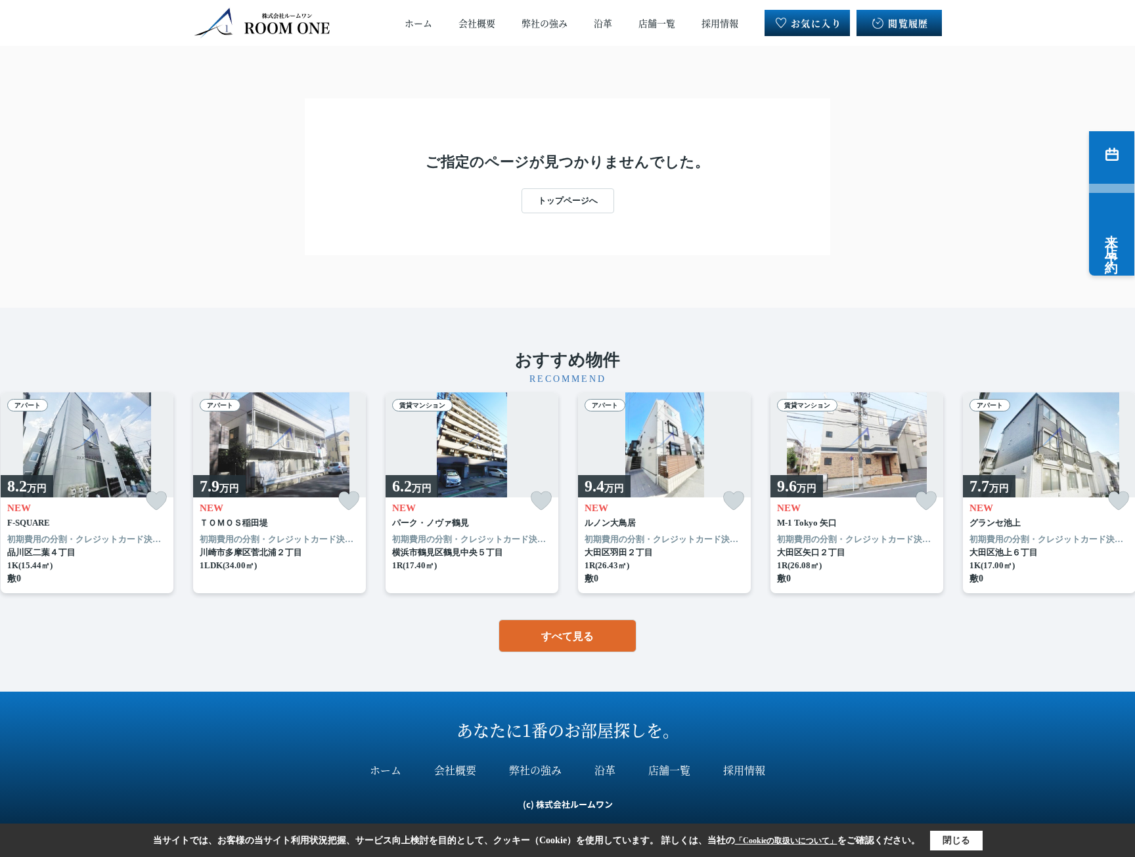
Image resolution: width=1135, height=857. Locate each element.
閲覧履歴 (908, 23)
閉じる (956, 840)
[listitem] (279, 493)
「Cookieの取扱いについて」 (786, 840)
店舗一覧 (656, 23)
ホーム (418, 23)
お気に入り (816, 23)
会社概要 (476, 23)
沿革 (603, 23)
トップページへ (568, 200)
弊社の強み (545, 23)
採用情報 (719, 23)
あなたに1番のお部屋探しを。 (567, 730)
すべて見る (567, 636)
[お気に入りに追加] (156, 501)
